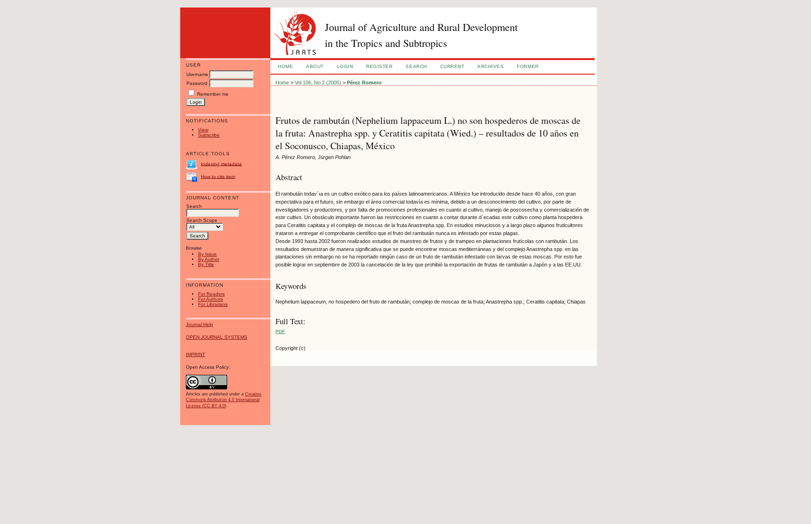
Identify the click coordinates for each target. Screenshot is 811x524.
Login (345, 66)
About (315, 66)
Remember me (213, 94)
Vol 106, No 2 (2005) (318, 82)
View (203, 129)
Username (197, 74)
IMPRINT (195, 354)
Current (452, 66)
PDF (280, 331)
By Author (208, 259)
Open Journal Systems (216, 337)
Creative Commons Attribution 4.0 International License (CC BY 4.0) (223, 400)
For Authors (210, 299)
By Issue (207, 254)
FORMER (527, 66)
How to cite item (218, 176)
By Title (206, 264)
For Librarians (213, 304)
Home (285, 66)
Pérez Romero (364, 82)
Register (379, 66)
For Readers (211, 293)
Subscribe (209, 134)
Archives (490, 66)
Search (416, 66)
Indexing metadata (221, 163)
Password (196, 83)
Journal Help (199, 324)
